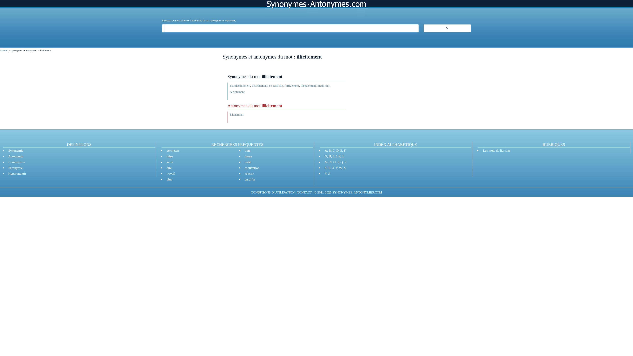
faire (169, 156)
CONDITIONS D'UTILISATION (273, 192)
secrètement (237, 92)
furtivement (292, 85)
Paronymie (15, 168)
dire (169, 168)
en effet (250, 179)
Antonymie (15, 156)
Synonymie (15, 150)
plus (169, 179)
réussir (249, 173)
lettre (248, 156)
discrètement (260, 85)
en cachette (276, 85)
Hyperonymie (17, 173)
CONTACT (304, 192)
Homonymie (16, 162)
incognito (323, 85)
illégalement (308, 85)
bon (247, 150)
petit (248, 162)
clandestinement (240, 85)
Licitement (236, 114)
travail (170, 173)
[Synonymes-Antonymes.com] (316, 9)
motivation (252, 168)
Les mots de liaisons (496, 150)
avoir (169, 162)
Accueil (4, 50)
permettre (173, 150)
